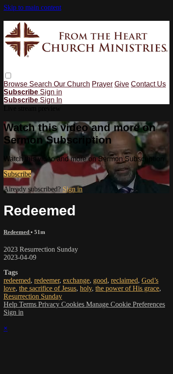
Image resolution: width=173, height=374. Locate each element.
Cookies (73, 304)
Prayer (102, 84)
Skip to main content (32, 7)
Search (41, 84)
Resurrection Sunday (33, 296)
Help (11, 304)
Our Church (72, 84)
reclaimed (124, 280)
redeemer (46, 280)
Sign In (51, 100)
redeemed (17, 280)
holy (86, 288)
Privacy (49, 304)
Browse (16, 84)
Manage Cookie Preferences (125, 304)
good (100, 280)
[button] (8, 75)
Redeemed (17, 232)
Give (121, 84)
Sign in (51, 92)
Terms (28, 304)
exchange (76, 280)
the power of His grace (127, 288)
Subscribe (17, 174)
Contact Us (148, 84)
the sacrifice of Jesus (47, 288)
